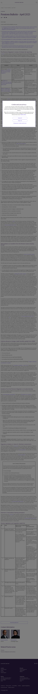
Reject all (20, 120)
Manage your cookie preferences (20, 123)
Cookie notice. (23, 114)
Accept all (20, 118)
